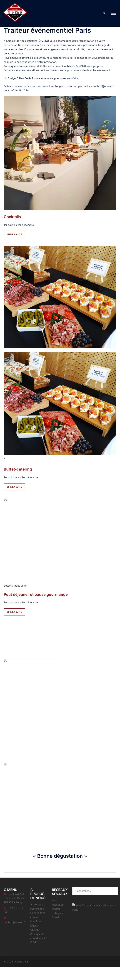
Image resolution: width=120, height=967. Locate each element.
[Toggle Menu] (113, 13)
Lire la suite (14, 234)
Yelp (54, 900)
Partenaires (37, 908)
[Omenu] (15, 13)
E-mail (55, 917)
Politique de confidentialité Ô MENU (38, 938)
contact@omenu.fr (15, 922)
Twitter (56, 908)
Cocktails (12, 217)
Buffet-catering (18, 469)
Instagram (58, 913)
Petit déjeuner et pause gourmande (36, 594)
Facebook (58, 904)
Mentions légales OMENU (35, 925)
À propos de (37, 904)
